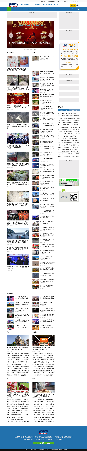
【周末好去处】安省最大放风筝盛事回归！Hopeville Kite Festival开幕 (22, 304)
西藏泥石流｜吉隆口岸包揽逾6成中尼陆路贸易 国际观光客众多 (17, 241)
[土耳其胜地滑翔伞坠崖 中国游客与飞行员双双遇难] (35, 275)
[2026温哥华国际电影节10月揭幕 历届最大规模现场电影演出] (35, 90)
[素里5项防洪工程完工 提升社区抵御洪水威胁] (35, 188)
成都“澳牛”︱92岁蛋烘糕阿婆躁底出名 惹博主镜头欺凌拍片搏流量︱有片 (47, 246)
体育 (25, 9)
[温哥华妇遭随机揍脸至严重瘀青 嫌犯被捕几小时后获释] (35, 252)
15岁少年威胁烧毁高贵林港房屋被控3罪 (16, 364)
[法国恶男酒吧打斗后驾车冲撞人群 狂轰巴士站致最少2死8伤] (35, 165)
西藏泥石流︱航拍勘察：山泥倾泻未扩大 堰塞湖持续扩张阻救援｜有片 (18, 126)
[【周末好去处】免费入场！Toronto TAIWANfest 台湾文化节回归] (10, 327)
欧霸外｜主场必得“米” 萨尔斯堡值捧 (16, 417)
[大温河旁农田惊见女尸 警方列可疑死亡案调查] (35, 240)
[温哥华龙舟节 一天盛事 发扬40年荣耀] (35, 304)
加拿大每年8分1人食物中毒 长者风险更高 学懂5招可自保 (47, 229)
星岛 (58, 1)
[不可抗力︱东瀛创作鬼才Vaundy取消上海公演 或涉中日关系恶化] (18, 98)
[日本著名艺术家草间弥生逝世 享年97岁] (35, 160)
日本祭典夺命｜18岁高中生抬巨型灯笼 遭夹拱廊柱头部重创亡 (47, 235)
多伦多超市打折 (25, 5)
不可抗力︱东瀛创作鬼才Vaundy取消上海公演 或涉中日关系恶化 (18, 107)
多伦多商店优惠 (47, 5)
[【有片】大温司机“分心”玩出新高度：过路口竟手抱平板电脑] (35, 258)
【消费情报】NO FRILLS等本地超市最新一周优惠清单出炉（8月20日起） (47, 316)
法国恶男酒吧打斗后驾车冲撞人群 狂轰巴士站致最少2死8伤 (47, 166)
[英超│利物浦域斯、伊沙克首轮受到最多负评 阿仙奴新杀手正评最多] (18, 387)
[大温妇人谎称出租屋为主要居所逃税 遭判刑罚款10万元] (35, 269)
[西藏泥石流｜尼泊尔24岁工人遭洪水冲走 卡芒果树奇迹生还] (35, 102)
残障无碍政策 (41, 449)
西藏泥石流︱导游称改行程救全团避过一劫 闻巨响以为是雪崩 (18, 165)
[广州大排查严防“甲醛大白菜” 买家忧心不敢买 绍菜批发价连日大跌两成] (18, 175)
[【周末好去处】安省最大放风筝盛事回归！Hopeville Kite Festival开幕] (10, 304)
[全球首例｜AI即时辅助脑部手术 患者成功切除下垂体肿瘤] (35, 79)
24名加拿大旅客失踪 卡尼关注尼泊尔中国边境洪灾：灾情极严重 (47, 154)
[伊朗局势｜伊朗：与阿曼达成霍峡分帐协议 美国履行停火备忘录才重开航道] (35, 263)
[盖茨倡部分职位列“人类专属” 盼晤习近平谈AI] (35, 200)
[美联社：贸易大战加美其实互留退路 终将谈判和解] (35, 287)
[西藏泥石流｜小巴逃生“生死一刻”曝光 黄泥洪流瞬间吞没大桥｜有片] (18, 80)
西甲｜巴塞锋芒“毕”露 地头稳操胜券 (16, 419)
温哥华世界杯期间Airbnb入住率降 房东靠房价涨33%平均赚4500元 (22, 310)
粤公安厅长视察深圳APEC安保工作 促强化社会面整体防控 (17, 249)
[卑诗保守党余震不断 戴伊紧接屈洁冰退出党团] (35, 183)
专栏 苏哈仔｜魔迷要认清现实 (14, 412)
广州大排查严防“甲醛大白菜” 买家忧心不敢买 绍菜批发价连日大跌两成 (18, 184)
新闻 (13, 9)
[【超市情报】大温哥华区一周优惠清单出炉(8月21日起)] (35, 327)
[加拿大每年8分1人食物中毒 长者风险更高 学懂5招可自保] (35, 229)
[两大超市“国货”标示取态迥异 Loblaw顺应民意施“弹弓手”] (35, 96)
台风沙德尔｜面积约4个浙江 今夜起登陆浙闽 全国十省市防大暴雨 (17, 204)
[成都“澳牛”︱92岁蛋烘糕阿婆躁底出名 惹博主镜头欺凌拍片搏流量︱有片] (35, 246)
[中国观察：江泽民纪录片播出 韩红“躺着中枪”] (18, 259)
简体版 (71, 9)
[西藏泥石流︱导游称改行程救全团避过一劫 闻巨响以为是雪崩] (18, 157)
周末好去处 (10, 293)
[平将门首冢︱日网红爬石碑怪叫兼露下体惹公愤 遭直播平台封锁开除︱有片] (35, 119)
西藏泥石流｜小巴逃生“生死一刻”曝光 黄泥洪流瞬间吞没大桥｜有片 (18, 88)
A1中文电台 (75, 1)
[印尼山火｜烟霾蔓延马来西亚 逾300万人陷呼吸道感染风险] (35, 131)
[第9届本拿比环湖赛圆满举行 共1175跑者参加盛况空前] (10, 321)
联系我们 (46, 449)
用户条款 (31, 449)
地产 (16, 9)
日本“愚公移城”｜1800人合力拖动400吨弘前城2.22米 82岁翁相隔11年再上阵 (47, 194)
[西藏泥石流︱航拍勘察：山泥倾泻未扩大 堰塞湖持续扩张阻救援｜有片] (18, 117)
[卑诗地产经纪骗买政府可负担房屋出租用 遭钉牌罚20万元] (18, 340)
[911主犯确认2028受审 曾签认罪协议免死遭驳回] (35, 58)
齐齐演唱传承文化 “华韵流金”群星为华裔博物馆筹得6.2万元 (47, 298)
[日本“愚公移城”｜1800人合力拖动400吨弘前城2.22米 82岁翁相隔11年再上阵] (35, 194)
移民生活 (21, 9)
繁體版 (74, 9)
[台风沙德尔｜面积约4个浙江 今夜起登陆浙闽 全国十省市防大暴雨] (18, 196)
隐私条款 (35, 449)
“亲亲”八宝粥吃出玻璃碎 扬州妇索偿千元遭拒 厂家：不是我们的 (18, 69)
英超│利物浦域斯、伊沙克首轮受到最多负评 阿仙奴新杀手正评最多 (18, 395)
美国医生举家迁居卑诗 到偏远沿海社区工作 (17, 375)
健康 (29, 9)
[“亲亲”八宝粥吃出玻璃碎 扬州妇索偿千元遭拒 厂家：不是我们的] (18, 61)
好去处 (33, 9)
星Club (56, 5)
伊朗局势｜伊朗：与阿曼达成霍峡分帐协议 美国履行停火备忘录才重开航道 (47, 264)
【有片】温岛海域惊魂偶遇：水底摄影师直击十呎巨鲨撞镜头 (47, 310)
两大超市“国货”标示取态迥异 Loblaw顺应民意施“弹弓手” (42, 348)
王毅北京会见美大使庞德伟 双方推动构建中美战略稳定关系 (18, 146)
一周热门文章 (74, 110)
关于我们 (26, 449)
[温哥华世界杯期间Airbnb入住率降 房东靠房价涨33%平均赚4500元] (10, 310)
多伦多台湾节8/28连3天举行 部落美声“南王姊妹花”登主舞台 (22, 316)
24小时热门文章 (63, 110)
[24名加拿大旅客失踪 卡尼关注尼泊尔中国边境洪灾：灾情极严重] (35, 154)
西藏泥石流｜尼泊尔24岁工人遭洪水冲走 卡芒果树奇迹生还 (47, 102)
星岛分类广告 (63, 1)
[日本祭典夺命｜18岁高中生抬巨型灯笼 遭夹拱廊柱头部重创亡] (35, 235)
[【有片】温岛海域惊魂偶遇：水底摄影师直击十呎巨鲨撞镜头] (35, 310)
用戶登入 (73, 5)
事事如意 (69, 1)
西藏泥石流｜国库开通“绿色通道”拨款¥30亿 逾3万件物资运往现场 (17, 223)
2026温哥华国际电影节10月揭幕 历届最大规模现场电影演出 (47, 91)
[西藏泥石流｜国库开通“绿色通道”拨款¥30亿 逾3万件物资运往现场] (18, 215)
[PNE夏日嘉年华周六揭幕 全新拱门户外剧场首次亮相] (35, 321)
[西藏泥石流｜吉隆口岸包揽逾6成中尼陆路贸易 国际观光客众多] (18, 233)
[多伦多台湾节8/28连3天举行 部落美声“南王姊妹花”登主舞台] (10, 316)
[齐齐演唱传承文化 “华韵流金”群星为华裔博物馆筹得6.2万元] (35, 298)
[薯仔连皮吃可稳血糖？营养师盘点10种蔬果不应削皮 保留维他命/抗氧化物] (35, 281)
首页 (9, 9)
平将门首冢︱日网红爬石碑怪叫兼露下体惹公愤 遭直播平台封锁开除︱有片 (47, 119)
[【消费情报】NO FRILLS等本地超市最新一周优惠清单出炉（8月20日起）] (35, 316)
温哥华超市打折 (36, 5)
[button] (78, 9)
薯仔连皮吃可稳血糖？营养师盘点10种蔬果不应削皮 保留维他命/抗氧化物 (47, 281)
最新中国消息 (11, 52)
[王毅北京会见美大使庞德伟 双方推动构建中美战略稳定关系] (18, 138)
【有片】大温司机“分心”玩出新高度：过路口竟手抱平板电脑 (47, 258)
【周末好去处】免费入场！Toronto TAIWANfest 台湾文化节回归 (21, 327)
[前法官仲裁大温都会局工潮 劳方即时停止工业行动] (35, 223)
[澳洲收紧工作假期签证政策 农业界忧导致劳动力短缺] (35, 142)
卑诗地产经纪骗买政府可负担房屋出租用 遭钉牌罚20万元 (18, 348)
